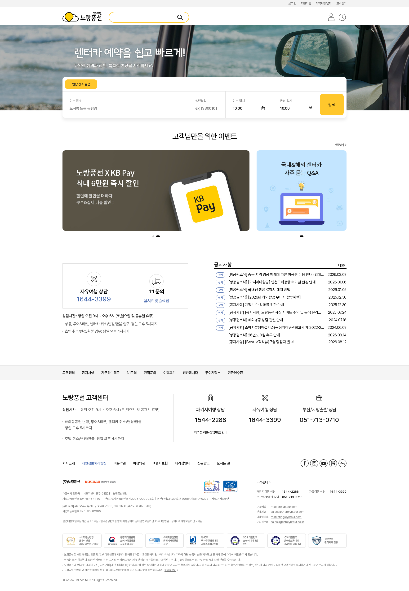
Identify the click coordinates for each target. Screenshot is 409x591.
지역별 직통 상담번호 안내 (210, 432)
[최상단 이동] (397, 575)
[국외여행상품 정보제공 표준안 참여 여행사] (212, 486)
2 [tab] (158, 236)
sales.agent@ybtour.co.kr (287, 522)
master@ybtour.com (284, 506)
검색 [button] (331, 104)
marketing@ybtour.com (286, 517)
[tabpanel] (155, 190)
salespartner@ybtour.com (287, 511)
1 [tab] (153, 236)
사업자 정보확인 (220, 498)
